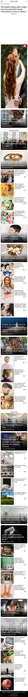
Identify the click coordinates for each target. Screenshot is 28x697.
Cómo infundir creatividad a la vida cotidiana (13, 611)
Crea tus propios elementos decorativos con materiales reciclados (20, 653)
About (4, 692)
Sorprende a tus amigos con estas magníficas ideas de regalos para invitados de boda (20, 293)
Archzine (23, 692)
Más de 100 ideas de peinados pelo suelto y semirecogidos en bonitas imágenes (20, 399)
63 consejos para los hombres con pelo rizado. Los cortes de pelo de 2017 (20, 385)
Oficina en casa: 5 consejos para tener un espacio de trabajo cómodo (12, 443)
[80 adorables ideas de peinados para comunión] (14, 253)
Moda (3, 241)
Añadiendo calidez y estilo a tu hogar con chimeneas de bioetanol (19, 547)
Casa (3, 429)
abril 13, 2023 (9, 148)
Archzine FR (14, 694)
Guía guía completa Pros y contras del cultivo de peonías (19, 679)
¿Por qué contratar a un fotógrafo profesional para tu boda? (13, 143)
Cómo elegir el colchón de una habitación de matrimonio (18, 667)
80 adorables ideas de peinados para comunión (13, 257)
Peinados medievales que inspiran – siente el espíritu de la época (20, 305)
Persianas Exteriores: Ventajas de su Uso (20, 452)
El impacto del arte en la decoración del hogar (20, 480)
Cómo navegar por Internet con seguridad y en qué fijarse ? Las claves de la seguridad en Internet (19, 641)
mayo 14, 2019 (9, 333)
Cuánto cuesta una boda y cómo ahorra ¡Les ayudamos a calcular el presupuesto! (19, 173)
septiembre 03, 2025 (10, 448)
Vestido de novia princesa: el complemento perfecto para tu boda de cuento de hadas (14, 328)
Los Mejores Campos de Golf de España (20, 493)
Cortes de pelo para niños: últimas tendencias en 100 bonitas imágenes (14, 236)
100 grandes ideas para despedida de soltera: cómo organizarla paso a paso (19, 214)
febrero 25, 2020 (9, 241)
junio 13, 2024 (16, 522)
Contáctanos (9, 692)
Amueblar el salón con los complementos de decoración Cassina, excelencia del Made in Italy (13, 422)
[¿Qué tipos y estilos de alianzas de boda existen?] (14, 160)
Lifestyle (4, 541)
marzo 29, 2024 (10, 615)
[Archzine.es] (14, 2)
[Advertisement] (14, 29)
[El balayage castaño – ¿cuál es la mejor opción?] (14, 346)
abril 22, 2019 (8, 353)
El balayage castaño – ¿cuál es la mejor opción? (13, 349)
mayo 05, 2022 (9, 167)
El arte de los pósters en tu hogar (20, 466)
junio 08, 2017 (9, 126)
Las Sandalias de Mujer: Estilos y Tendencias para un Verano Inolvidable (19, 587)
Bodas (3, 126)
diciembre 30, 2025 (9, 429)
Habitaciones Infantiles (7, 522)
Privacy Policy (16, 692)
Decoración (4, 634)
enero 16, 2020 (8, 260)
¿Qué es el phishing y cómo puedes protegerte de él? (13, 537)
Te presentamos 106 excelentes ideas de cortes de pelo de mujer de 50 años (19, 279)
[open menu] (1, 1)
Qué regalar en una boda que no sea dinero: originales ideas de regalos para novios (20, 200)
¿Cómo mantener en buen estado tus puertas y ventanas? (20, 573)
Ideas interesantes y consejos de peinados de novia (13, 121)
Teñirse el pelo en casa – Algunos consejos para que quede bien (19, 186)
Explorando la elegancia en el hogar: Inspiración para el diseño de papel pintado (19, 561)
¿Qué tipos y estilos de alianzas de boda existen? (14, 164)
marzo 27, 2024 (11, 634)
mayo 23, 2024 (10, 541)
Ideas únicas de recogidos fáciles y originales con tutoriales (19, 372)
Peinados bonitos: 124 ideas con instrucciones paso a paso (20, 358)
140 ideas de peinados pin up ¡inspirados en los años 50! (19, 265)
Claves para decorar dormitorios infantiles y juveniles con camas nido (13, 517)
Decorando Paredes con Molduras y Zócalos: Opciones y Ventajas (13, 629)
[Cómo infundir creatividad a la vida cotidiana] (14, 608)
